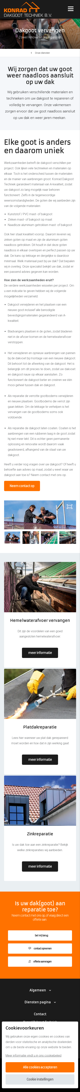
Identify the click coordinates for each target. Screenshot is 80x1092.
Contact (40, 1014)
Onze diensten (42, 52)
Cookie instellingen (40, 1079)
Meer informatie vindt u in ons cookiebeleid (33, 1055)
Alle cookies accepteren (40, 1067)
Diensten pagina (38, 1002)
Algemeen (38, 990)
